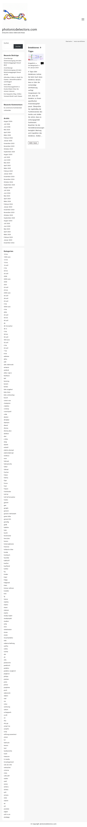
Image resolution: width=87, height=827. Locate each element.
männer (6, 610)
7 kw (5, 351)
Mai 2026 (7, 129)
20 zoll (6, 273)
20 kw (6, 271)
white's (6, 787)
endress (6, 455)
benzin (6, 384)
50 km (6, 334)
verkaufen (7, 767)
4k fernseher (8, 326)
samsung (7, 707)
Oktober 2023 (8, 215)
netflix (6, 646)
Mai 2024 (7, 196)
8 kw (5, 353)
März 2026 (7, 135)
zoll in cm (7, 814)
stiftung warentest (10, 734)
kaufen (6, 563)
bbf (5, 378)
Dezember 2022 (9, 243)
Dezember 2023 (9, 209)
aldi (5, 362)
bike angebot (8, 389)
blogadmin (31, 63)
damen (6, 417)
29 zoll (6, 301)
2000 (5, 276)
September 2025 (9, 152)
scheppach (7, 712)
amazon (6, 367)
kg (5, 571)
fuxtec (6, 500)
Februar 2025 (8, 171)
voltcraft (7, 776)
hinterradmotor (9, 544)
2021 (5, 284)
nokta (6, 649)
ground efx (7, 519)
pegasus (7, 673)
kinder (6, 574)
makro (6, 604)
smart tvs (7, 726)
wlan (5, 798)
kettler (6, 569)
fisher (6, 475)
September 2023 (9, 218)
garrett (6, 502)
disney (6, 428)
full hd (6, 494)
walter (6, 778)
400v (5, 312)
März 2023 (7, 234)
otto (5, 660)
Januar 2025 (8, 174)
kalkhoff (7, 560)
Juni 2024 (7, 193)
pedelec (6, 668)
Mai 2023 (7, 229)
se (5, 718)
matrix (6, 613)
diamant (6, 422)
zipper (6, 811)
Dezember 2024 (9, 176)
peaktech (7, 665)
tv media (7, 759)
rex (5, 701)
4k (5, 323)
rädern (6, 696)
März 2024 (7, 201)
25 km (6, 290)
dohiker (6, 433)
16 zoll (6, 265)
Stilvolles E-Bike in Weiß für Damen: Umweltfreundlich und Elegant (13, 80)
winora (6, 795)
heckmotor (7, 536)
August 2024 (8, 187)
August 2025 (8, 154)
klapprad (7, 582)
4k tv (5, 329)
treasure (6, 756)
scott (5, 715)
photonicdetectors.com (19, 29)
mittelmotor (8, 629)
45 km (6, 318)
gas (5, 505)
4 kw (5, 309)
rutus (5, 704)
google (6, 508)
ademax (6, 356)
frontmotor (7, 491)
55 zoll (6, 342)
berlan (6, 386)
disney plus (8, 431)
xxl (5, 806)
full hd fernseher (9, 497)
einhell (6, 447)
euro (5, 458)
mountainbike (8, 638)
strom (6, 737)
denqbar (6, 420)
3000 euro (7, 306)
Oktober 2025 (8, 149)
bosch (6, 398)
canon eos (7, 400)
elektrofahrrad (8, 453)
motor (6, 635)
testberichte (8, 751)
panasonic (7, 662)
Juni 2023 (7, 226)
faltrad (6, 469)
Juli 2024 (7, 190)
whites (6, 789)
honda (6, 552)
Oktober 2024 (8, 182)
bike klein (7, 392)
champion (7, 403)
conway (6, 409)
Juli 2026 (7, 124)
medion (6, 621)
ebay (5, 442)
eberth (6, 444)
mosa (6, 632)
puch (5, 690)
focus (6, 483)
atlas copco (8, 373)
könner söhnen (9, 588)
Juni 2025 (7, 160)
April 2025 (7, 165)
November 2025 (9, 146)
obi (5, 654)
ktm (5, 593)
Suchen (6, 43)
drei (5, 436)
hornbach (7, 555)
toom (5, 754)
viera (5, 773)
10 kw (6, 254)
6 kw (5, 345)
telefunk (6, 742)
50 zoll (6, 337)
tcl (5, 740)
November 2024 (9, 179)
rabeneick (7, 693)
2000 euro (7, 279)
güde (5, 524)
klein (5, 585)
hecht (6, 533)
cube (5, 414)
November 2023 (9, 212)
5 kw (5, 331)
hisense (6, 547)
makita (6, 602)
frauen (6, 489)
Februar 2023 (8, 237)
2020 (5, 282)
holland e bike (8, 549)
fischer (6, 472)
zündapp (7, 817)
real (5, 698)
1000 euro (7, 257)
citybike (6, 406)
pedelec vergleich (10, 671)
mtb (5, 640)
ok (5, 657)
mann (6, 607)
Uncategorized (33, 65)
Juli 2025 (7, 157)
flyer (5, 480)
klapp (6, 580)
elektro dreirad (9, 450)
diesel (6, 425)
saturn (6, 709)
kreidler (6, 591)
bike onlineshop (9, 395)
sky (5, 720)
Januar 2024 (8, 207)
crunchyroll (7, 411)
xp (4, 803)
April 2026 (7, 132)
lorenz (6, 599)
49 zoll (6, 320)
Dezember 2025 (9, 143)
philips (6, 676)
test (5, 748)
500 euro (7, 340)
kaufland (7, 566)
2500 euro (7, 293)
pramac (6, 679)
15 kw (6, 262)
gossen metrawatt (10, 513)
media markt (8, 616)
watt (5, 781)
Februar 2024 (8, 204)
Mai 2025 (7, 163)
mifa (5, 624)
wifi (5, 792)
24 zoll (6, 287)
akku (5, 359)
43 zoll (6, 315)
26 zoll (6, 295)
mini (5, 627)
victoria (6, 770)
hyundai (6, 558)
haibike (6, 527)
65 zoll (6, 348)
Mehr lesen (33, 143)
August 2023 (8, 221)
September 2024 (9, 185)
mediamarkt (8, 618)
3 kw (5, 304)
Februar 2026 (8, 138)
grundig (6, 522)
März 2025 (7, 168)
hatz (5, 530)
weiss (6, 784)
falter (6, 467)
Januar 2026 (8, 140)
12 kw (6, 260)
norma (6, 651)
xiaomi (6, 800)
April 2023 (7, 232)
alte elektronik (9, 364)
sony (5, 731)
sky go (6, 723)
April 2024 (7, 198)
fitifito (6, 478)
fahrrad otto (8, 464)
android (6, 370)
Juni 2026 (7, 127)
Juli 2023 (7, 223)
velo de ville (8, 765)
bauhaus (7, 375)
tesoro (6, 745)
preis (5, 682)
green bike (7, 516)
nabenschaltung (9, 643)
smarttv (6, 729)
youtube (6, 809)
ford (5, 486)
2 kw (5, 268)
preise (6, 685)
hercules (7, 538)
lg (4, 596)
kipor (5, 577)
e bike (6, 439)
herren (6, 541)
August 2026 (8, 121)
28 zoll (6, 298)
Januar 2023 (8, 240)
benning (6, 381)
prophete (7, 687)
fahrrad (6, 461)
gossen (6, 511)
